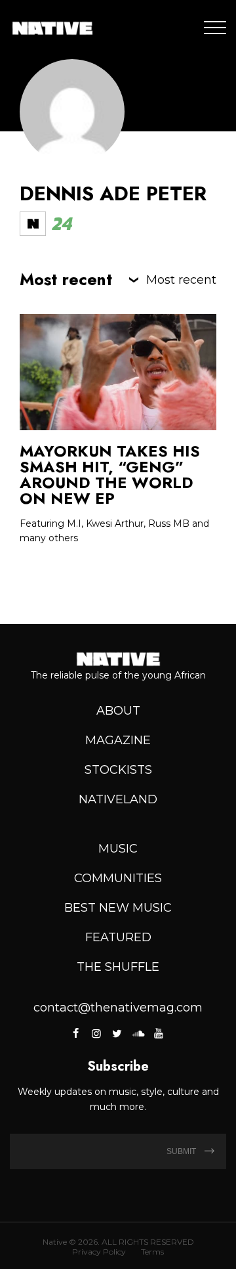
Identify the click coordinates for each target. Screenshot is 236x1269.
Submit (182, 1151)
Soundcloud (137, 1033)
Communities (118, 878)
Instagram (96, 1033)
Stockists (118, 770)
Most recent (181, 280)
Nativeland (118, 799)
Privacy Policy (99, 1252)
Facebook (76, 1033)
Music (118, 848)
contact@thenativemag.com (118, 1007)
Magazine (118, 740)
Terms (152, 1252)
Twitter (116, 1033)
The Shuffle (118, 967)
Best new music (118, 908)
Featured (118, 937)
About (118, 710)
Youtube (158, 1033)
